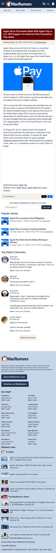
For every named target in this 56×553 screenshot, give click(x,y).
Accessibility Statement (8, 545)
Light (45, 549)
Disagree (27, 270)
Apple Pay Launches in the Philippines (27, 218)
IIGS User (14, 257)
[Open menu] (2, 4)
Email (3, 400)
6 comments (9, 196)
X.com (8, 400)
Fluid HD (35, 549)
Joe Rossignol (41, 42)
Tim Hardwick (47, 232)
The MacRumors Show (18, 497)
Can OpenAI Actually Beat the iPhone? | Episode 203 (30, 535)
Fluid (29, 549)
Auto (41, 549)
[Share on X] (44, 196)
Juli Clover (46, 221)
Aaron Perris (32, 439)
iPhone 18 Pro (36, 10)
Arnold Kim (5, 395)
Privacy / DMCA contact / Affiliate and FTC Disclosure (18, 542)
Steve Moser (5, 439)
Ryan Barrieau (33, 430)
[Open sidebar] (53, 4)
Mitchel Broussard (7, 413)
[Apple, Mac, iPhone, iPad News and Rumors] (19, 7)
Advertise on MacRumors (15, 384)
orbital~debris (15, 317)
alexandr (13, 276)
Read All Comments (28, 338)
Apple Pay (23, 185)
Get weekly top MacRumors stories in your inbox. (28, 203)
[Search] (49, 4)
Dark (49, 549)
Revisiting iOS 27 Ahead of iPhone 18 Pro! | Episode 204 (31, 527)
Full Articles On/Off (20, 549)
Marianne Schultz (34, 422)
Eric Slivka (31, 395)
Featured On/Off (7, 549)
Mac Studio (20, 10)
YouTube (10, 452)
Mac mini (7, 10)
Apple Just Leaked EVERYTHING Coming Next (28, 482)
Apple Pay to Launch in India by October (28, 229)
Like (21, 270)
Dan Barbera (5, 430)
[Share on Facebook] (50, 196)
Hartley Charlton (7, 422)
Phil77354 (14, 291)
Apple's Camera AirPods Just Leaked (24, 474)
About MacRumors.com (14, 377)
